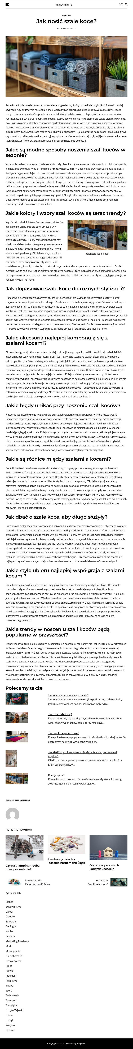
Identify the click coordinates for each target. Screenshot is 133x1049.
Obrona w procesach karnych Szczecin (104, 867)
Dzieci (9, 911)
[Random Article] (121, 4)
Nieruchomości (14, 955)
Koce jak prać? (56, 775)
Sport (9, 990)
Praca (9, 965)
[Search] (126, 4)
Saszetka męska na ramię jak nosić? (68, 695)
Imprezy (10, 936)
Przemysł (11, 975)
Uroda (9, 1015)
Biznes (9, 901)
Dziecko (10, 916)
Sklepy (9, 985)
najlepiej (109, 275)
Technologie (12, 995)
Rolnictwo (11, 980)
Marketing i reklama (17, 941)
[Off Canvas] (7, 4)
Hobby (9, 931)
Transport (11, 1000)
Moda (9, 946)
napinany (64, 4)
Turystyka (11, 1005)
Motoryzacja (13, 951)
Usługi (9, 1020)
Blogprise (81, 1043)
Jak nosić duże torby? (60, 714)
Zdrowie (10, 1030)
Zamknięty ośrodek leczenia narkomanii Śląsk (66, 861)
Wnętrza (67, 15)
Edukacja (11, 921)
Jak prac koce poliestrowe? (63, 733)
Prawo (9, 970)
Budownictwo (13, 906)
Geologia (11, 926)
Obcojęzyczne (13, 960)
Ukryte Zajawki (14, 1010)
